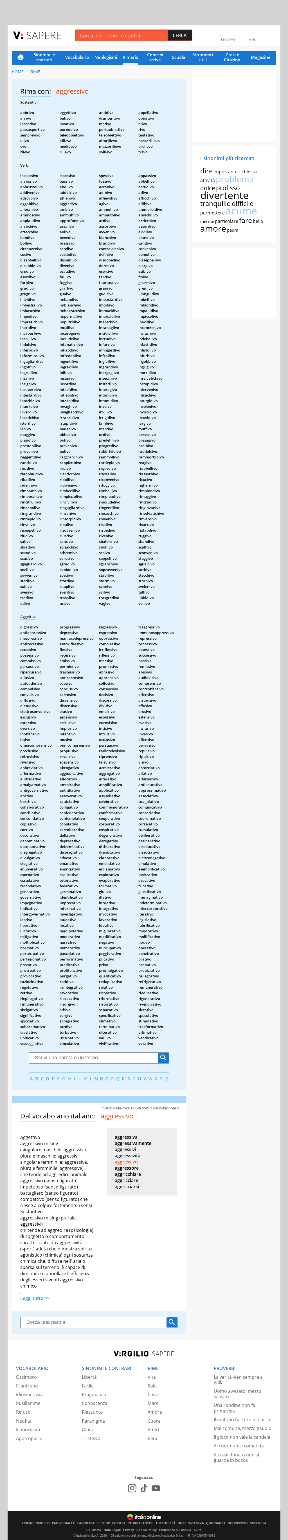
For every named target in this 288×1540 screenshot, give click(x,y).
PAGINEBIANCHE (140, 1523)
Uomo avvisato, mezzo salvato (237, 1394)
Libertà (89, 1377)
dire (206, 170)
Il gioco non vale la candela (242, 1437)
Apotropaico (29, 1438)
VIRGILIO (43, 1523)
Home (20, 58)
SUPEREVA (258, 1523)
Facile (88, 1386)
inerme (207, 221)
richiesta (247, 172)
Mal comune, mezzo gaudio (242, 1428)
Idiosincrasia (29, 1394)
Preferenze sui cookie (175, 1530)
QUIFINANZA (216, 1523)
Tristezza (91, 1438)
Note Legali (112, 1530)
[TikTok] (144, 1488)
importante (225, 172)
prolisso (228, 187)
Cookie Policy (146, 1530)
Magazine (261, 57)
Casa (153, 1394)
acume (241, 211)
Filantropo (27, 1386)
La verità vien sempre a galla (238, 1379)
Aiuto (198, 1530)
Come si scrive (155, 57)
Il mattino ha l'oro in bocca (242, 1419)
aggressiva (126, 1137)
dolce (207, 188)
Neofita (24, 1421)
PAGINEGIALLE (63, 1523)
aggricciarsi (127, 1186)
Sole (152, 1386)
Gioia (87, 1430)
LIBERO (28, 1523)
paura (232, 230)
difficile (242, 203)
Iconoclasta (28, 1430)
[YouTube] (156, 1488)
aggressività (127, 1155)
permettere (212, 213)
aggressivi (125, 1149)
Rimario (130, 57)
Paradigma (93, 1421)
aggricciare (126, 1180)
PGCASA (118, 1523)
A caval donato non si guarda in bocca (236, 1457)
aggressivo (126, 1162)
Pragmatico (94, 1394)
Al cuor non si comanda (239, 1446)
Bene (153, 1438)
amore (213, 228)
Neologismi (105, 57)
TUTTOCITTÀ (166, 1523)
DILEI (182, 1523)
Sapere (44, 35)
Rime (35, 71)
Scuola (178, 57)
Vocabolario (77, 57)
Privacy (128, 1530)
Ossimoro (26, 1377)
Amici (153, 1430)
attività (207, 180)
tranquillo (215, 203)
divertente (224, 195)
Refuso (23, 1412)
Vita (152, 1377)
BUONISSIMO (238, 1523)
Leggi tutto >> (35, 1298)
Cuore (154, 1421)
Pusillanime (28, 1403)
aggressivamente (133, 1143)
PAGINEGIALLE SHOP (93, 1523)
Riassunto (92, 1412)
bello (258, 221)
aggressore (127, 1168)
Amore (155, 1412)
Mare (153, 1403)
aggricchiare (128, 1174)
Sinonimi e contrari (44, 57)
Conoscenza (94, 1403)
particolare (226, 221)
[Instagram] (132, 1488)
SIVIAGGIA (196, 1523)
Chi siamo (93, 1530)
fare (245, 220)
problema (235, 179)
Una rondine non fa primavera (234, 1408)
